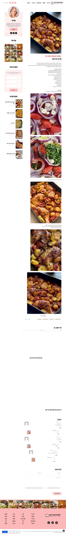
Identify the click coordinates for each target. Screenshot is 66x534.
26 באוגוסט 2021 (59, 411)
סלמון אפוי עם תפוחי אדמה (10, 133)
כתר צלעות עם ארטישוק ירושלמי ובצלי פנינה (53, 410)
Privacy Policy (45, 487)
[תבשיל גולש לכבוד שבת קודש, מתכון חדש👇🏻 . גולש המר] (20, 53)
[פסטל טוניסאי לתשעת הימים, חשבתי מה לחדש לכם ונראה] (7, 59)
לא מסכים (10, 531)
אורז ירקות (13, 123)
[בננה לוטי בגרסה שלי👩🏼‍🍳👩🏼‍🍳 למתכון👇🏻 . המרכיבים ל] (13, 47)
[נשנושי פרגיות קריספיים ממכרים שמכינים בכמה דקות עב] (7, 53)
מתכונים (49, 56)
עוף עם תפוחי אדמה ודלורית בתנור (36, 358)
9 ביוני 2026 (13, 105)
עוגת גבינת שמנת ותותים (11, 153)
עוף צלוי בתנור (39, 319)
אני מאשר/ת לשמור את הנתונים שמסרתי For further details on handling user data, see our (43, 487)
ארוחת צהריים (54, 56)
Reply (60, 427)
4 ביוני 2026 (13, 155)
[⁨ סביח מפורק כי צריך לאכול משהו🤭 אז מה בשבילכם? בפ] (13, 59)
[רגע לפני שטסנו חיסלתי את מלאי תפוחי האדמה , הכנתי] (20, 47)
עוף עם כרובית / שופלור (11, 113)
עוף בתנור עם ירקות (45, 319)
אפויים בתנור (59, 56)
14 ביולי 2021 (40, 359)
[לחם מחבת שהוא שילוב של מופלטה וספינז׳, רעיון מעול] (20, 59)
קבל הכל (5, 531)
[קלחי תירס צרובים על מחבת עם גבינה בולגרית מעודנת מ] (13, 53)
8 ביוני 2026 (13, 114)
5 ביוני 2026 (13, 145)
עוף (46, 56)
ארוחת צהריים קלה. (57, 319)
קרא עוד (13, 29)
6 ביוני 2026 (13, 135)
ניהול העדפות (17, 531)
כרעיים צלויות (52, 319)
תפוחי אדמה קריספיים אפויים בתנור (10, 102)
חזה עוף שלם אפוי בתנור (11, 143)
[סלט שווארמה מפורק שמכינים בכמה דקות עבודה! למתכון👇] (7, 47)
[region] (33, 531)
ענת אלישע (54, 430)
